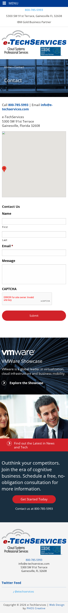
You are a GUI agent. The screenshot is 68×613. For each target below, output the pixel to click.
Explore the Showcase (26, 383)
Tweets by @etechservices (18, 591)
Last (4, 240)
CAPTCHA (9, 289)
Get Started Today (34, 499)
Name (6, 214)
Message (8, 261)
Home (8, 67)
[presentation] (27, 298)
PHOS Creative (36, 608)
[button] (4, 169)
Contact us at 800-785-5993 (34, 509)
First (5, 227)
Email (7, 246)
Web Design (57, 604)
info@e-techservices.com (27, 107)
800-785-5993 (34, 10)
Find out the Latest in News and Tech (34, 445)
